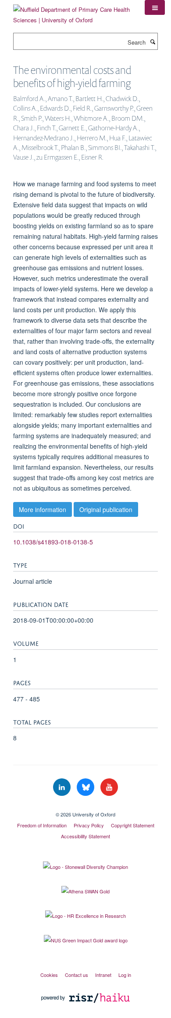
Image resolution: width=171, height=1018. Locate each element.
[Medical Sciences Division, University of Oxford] (85, 807)
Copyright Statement (132, 825)
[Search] (152, 41)
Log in (124, 974)
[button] (155, 7)
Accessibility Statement (85, 836)
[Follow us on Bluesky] (86, 787)
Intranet (103, 974)
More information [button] (42, 509)
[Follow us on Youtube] (109, 787)
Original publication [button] (105, 509)
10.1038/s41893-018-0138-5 (53, 541)
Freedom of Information (42, 825)
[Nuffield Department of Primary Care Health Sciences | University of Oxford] (72, 11)
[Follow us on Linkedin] (62, 787)
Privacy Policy (89, 825)
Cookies (49, 974)
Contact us (76, 974)
